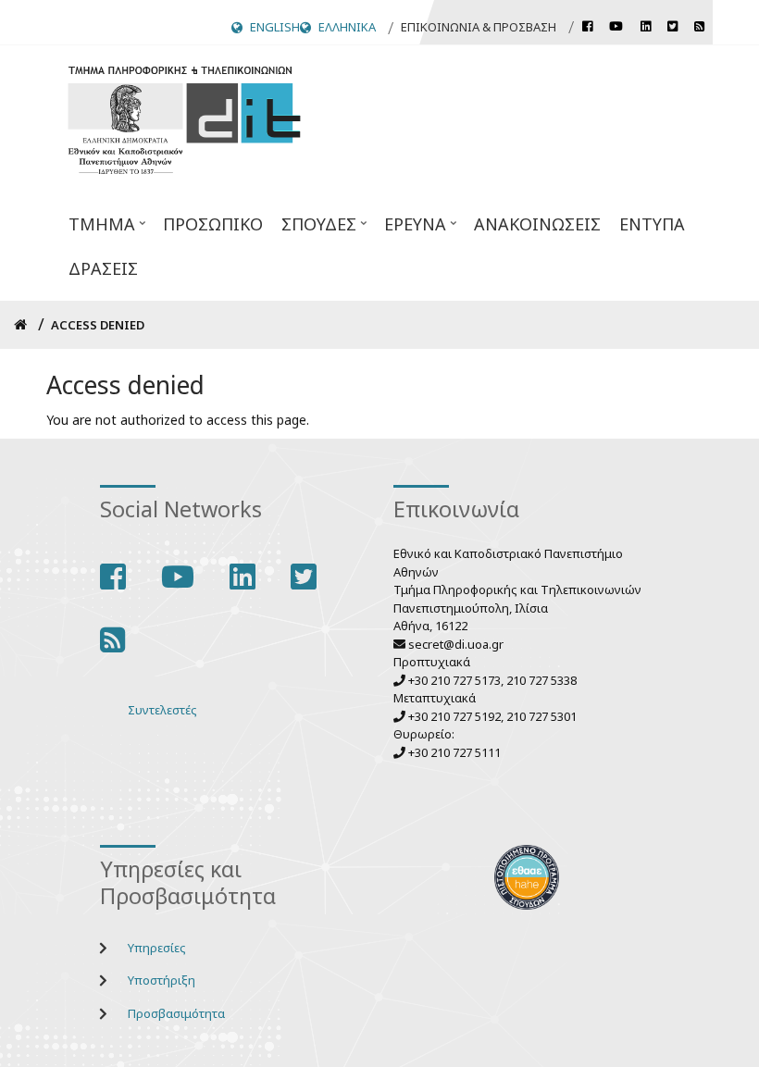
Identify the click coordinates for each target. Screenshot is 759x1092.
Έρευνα (410, 229)
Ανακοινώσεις (537, 224)
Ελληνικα (347, 27)
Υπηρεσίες (157, 947)
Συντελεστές (162, 709)
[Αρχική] (184, 118)
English (275, 27)
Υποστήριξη (161, 980)
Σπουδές (314, 229)
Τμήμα (97, 229)
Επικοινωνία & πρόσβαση (478, 27)
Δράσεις (103, 268)
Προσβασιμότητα (176, 1013)
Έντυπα (652, 224)
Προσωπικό (213, 224)
